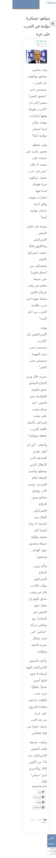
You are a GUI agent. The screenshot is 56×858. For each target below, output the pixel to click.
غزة (33, 820)
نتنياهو (44, 822)
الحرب (38, 820)
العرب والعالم (41, 43)
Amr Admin (40, 41)
